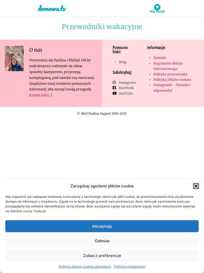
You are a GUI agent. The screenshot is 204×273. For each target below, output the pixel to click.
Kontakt (159, 57)
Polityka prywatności (129, 266)
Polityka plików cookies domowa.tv (85, 266)
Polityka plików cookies (172, 79)
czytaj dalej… (40, 95)
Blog (122, 62)
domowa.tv (52, 8)
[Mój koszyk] (157, 7)
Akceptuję (102, 226)
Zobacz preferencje (102, 255)
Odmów (102, 240)
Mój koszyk (157, 11)
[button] (196, 186)
